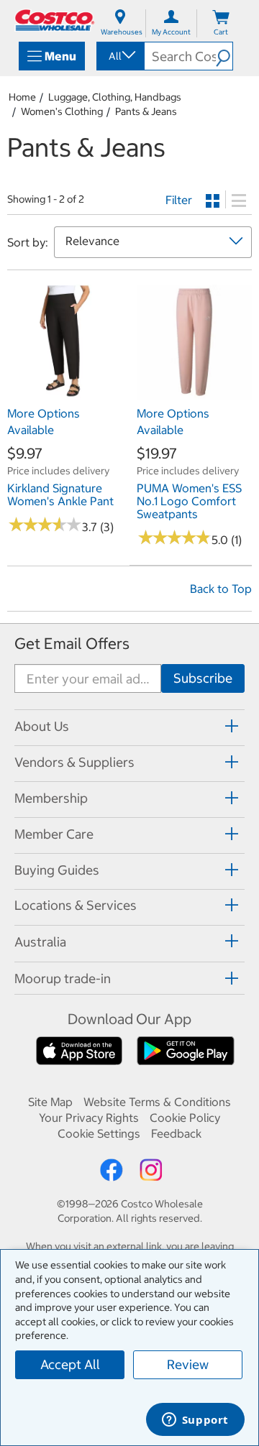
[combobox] (119, 56)
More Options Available (43, 421)
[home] (54, 20)
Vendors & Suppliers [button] (74, 762)
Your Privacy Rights (89, 1117)
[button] (224, 56)
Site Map (50, 1102)
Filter (178, 200)
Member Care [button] (54, 834)
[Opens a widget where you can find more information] (195, 1421)
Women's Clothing (62, 111)
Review (188, 1364)
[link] (64, 392)
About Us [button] (41, 726)
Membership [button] (51, 798)
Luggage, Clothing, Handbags (114, 97)
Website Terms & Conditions (157, 1102)
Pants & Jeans (146, 111)
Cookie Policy (185, 1117)
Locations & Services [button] (75, 905)
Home (22, 97)
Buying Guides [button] (56, 870)
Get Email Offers (72, 643)
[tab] (129, 725)
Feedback (176, 1133)
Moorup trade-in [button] (62, 978)
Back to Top (221, 588)
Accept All (70, 1364)
